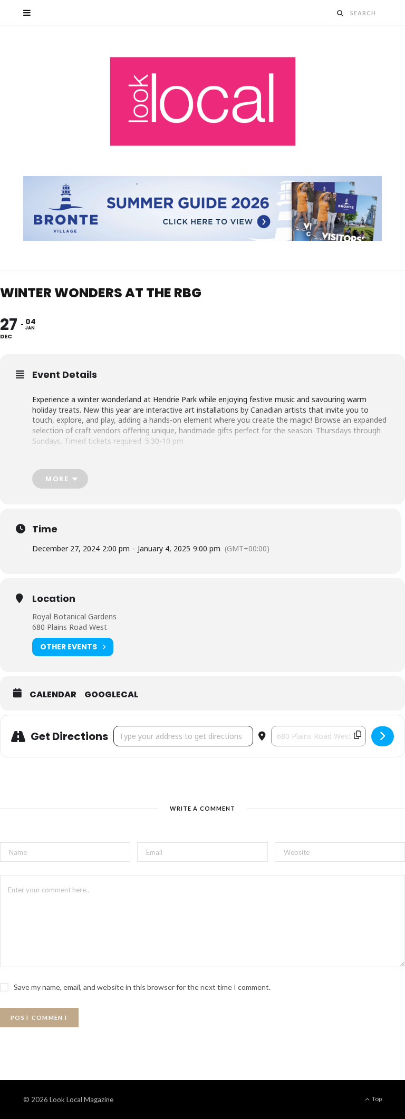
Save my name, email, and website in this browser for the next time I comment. (142, 986)
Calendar (53, 694)
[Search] (340, 12)
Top (376, 1099)
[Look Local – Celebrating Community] (203, 102)
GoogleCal (111, 694)
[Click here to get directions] (382, 736)
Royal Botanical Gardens (74, 616)
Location (53, 599)
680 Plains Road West (69, 627)
